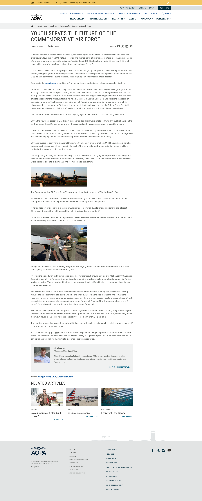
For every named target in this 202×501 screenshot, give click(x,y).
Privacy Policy (112, 472)
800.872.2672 (35, 467)
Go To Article (56, 419)
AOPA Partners (74, 469)
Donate (142, 8)
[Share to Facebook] (118, 46)
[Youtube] (169, 450)
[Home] (33, 26)
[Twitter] (158, 450)
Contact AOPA (111, 449)
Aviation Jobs (111, 476)
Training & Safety (98, 19)
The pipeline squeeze (78, 413)
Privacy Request (113, 489)
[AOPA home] (36, 19)
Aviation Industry (65, 376)
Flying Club (51, 376)
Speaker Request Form (77, 473)
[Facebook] (153, 450)
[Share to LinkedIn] (126, 46)
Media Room (110, 454)
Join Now (164, 8)
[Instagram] (164, 450)
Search (167, 13)
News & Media (77, 19)
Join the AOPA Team (76, 466)
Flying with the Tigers (113, 413)
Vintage (41, 376)
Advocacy (146, 19)
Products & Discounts (70, 13)
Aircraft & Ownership (129, 13)
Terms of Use (111, 463)
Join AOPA (72, 453)
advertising (111, 458)
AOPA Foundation (127, 8)
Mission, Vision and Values (78, 459)
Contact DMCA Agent (114, 485)
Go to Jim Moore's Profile (119, 367)
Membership (162, 19)
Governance (73, 463)
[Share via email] (131, 46)
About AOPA (150, 13)
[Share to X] (122, 46)
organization (50, 83)
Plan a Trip (118, 19)
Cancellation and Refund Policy (119, 467)
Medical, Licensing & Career (99, 13)
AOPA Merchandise (113, 481)
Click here (92, 2)
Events (132, 19)
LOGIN (151, 8)
